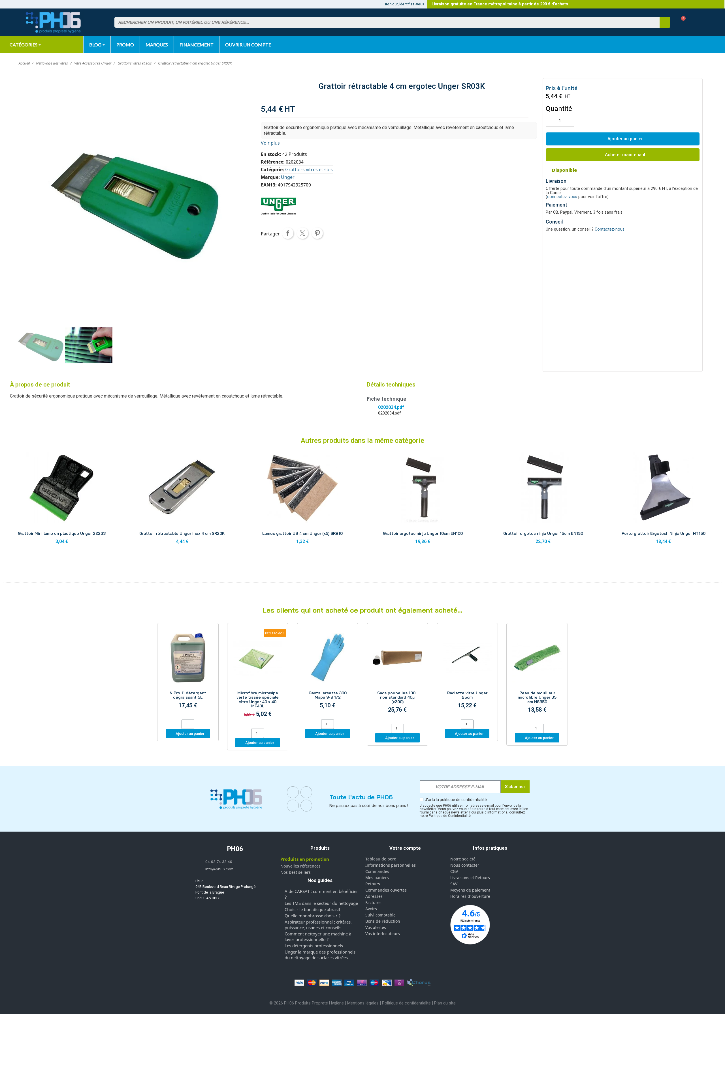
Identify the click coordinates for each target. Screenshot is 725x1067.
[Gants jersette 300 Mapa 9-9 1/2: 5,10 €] (327, 672)
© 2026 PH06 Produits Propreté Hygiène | (308, 1003)
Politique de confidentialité (406, 1003)
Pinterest (317, 233)
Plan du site (445, 1003)
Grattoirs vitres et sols (309, 169)
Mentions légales (363, 1003)
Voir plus (270, 143)
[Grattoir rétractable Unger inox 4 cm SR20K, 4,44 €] (182, 500)
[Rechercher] (665, 22)
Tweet (302, 233)
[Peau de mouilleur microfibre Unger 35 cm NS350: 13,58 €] (537, 674)
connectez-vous (562, 196)
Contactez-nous (609, 229)
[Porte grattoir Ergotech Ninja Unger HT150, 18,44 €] (663, 500)
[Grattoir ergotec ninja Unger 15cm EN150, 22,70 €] (543, 500)
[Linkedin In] (293, 805)
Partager (287, 233)
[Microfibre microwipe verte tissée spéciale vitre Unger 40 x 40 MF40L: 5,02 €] (257, 676)
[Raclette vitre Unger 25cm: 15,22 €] (467, 672)
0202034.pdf (391, 407)
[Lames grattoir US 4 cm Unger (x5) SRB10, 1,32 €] (302, 500)
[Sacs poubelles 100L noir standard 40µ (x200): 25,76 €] (397, 674)
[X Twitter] (306, 805)
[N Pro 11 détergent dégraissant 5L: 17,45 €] (188, 672)
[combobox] (383, 22)
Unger (288, 177)
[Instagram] (306, 792)
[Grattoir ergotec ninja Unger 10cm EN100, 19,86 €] (422, 500)
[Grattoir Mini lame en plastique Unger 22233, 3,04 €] (61, 500)
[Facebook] (293, 792)
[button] (681, 22)
